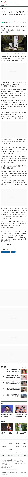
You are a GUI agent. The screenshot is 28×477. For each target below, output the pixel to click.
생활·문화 (3, 446)
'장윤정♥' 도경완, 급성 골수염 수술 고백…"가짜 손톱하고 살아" (13, 383)
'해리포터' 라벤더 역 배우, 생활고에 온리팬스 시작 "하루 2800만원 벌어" (13, 371)
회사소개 (4, 455)
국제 (24, 438)
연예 (2, 403)
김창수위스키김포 (5, 252)
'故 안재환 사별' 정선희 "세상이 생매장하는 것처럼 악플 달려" (12, 377)
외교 (10, 441)
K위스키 (13, 252)
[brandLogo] (3, 1)
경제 (17, 438)
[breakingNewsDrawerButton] (23, 1)
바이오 (24, 443)
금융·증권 (24, 441)
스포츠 (3, 421)
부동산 (10, 443)
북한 (17, 441)
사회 (10, 438)
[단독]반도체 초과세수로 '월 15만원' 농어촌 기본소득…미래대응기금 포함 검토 (13, 396)
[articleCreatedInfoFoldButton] (14, 19)
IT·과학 (17, 443)
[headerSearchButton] (21, 1)
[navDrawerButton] (26, 1)
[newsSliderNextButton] (25, 367)
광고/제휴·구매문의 (11, 455)
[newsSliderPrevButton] (22, 367)
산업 (2, 8)
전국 (3, 441)
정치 (3, 438)
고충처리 (24, 455)
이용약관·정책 (18, 455)
